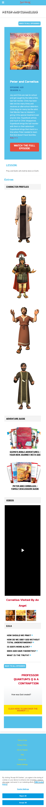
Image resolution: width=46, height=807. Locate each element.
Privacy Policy (22, 745)
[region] (23, 789)
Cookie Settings (22, 764)
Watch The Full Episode (24, 147)
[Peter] (24, 331)
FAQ (22, 755)
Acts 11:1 (14, 137)
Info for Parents (22, 750)
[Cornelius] (24, 275)
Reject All (23, 796)
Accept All (23, 802)
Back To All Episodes (29, 23)
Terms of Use (22, 740)
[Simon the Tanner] (24, 386)
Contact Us (22, 759)
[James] (24, 219)
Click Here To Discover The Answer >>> (23, 709)
